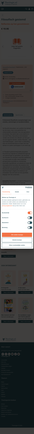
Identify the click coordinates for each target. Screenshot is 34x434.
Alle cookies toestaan (17, 234)
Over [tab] (28, 192)
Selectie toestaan (17, 240)
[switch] (30, 217)
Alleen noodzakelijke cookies (17, 245)
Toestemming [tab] (6, 192)
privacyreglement (7, 205)
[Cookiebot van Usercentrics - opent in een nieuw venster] (25, 188)
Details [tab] (17, 192)
